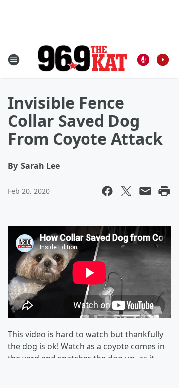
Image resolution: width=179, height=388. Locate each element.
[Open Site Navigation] (14, 60)
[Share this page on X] (126, 191)
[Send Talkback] (143, 60)
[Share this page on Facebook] (107, 191)
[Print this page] (164, 191)
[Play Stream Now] (163, 60)
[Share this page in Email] (145, 191)
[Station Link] (82, 59)
